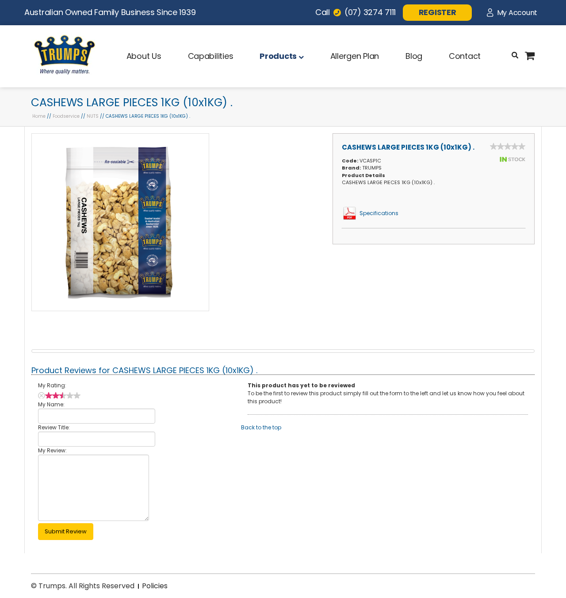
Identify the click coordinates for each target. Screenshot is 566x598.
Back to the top (261, 427)
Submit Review (66, 531)
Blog (413, 56)
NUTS (93, 116)
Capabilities (210, 56)
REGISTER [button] (437, 12)
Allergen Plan (354, 56)
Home (39, 116)
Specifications (378, 213)
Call (355, 12)
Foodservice (66, 116)
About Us (143, 56)
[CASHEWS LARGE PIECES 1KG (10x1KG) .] (120, 309)
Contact (465, 56)
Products (279, 56)
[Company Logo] (64, 74)
